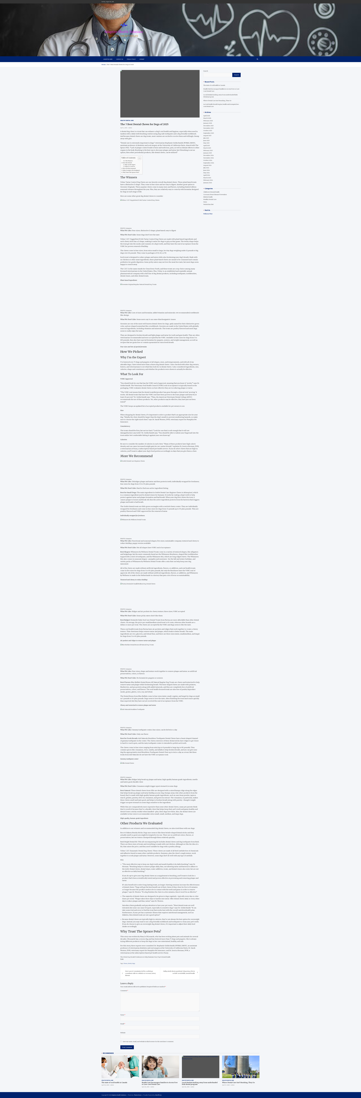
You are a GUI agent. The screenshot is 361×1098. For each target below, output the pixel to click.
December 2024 (208, 155)
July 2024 (206, 168)
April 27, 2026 (226, 1085)
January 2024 (207, 182)
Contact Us (119, 59)
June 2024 (206, 170)
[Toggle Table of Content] (138, 158)
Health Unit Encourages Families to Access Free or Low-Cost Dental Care (160, 1083)
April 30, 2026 (105, 1085)
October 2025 (207, 130)
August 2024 (207, 165)
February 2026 (208, 120)
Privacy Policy (131, 59)
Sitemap (142, 59)
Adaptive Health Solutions (119, 1095)
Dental (130, 963)
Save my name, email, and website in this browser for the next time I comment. (148, 1041)
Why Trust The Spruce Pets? (131, 172)
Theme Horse (137, 1095)
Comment (124, 990)
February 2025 (208, 150)
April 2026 (206, 116)
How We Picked (127, 162)
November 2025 (208, 128)
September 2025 (208, 133)
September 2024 (208, 163)
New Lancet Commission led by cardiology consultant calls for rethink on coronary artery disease (140, 973)
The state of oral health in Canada (214, 85)
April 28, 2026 (185, 1087)
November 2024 (208, 158)
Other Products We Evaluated (131, 170)
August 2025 (207, 135)
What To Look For (130, 166)
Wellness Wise (207, 214)
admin (130, 128)
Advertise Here (107, 59)
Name (122, 1015)
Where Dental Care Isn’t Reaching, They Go (217, 100)
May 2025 (206, 143)
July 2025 (206, 138)
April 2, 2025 (123, 128)
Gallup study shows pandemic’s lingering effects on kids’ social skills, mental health (179, 972)
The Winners (129, 160)
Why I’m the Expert (130, 164)
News (205, 202)
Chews (125, 963)
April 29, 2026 (145, 1087)
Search (205, 71)
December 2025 (208, 125)
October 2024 (207, 160)
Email (122, 1024)
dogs (133, 963)
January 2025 (207, 153)
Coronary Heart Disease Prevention (215, 194)
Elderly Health (208, 197)
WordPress (158, 1095)
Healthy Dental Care (127, 120)
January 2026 (207, 123)
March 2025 (207, 148)
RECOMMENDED (108, 1053)
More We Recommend (129, 168)
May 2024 (206, 173)
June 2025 (206, 140)
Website (122, 1033)
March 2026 (207, 118)
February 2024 (208, 180)
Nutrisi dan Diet (208, 204)
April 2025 (206, 145)
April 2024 (206, 175)
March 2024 (207, 177)
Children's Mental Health (211, 192)
